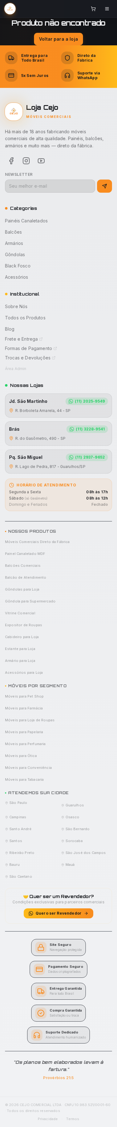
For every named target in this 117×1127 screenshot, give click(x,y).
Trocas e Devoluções (28, 357)
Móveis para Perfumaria (25, 744)
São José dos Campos (86, 852)
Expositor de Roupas (23, 625)
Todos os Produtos (25, 317)
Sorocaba (74, 841)
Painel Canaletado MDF (25, 553)
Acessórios (16, 277)
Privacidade (48, 1119)
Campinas (17, 817)
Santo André (20, 829)
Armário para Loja (20, 660)
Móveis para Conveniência (28, 767)
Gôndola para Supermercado (30, 601)
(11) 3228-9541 (90, 429)
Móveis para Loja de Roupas (30, 720)
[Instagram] (26, 161)
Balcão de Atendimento (25, 577)
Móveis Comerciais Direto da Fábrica (37, 542)
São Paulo (18, 802)
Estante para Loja (20, 649)
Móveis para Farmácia (24, 708)
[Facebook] (11, 161)
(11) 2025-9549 (90, 401)
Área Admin (16, 368)
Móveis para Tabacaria (24, 779)
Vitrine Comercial (20, 613)
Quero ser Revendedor (58, 913)
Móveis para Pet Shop (24, 696)
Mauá (70, 864)
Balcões (13, 232)
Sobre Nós (16, 306)
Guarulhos (75, 805)
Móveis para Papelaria (24, 732)
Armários (14, 243)
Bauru (14, 864)
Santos (15, 841)
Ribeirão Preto (21, 852)
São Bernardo (78, 829)
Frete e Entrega (21, 339)
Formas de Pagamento (28, 348)
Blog (10, 329)
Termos (72, 1119)
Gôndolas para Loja (22, 589)
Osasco (73, 817)
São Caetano (20, 876)
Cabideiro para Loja (22, 637)
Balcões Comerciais (23, 565)
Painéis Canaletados (26, 220)
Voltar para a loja (58, 39)
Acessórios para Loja (24, 672)
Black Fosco (18, 265)
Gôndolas (15, 254)
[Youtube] (41, 161)
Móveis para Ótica (21, 756)
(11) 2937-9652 (90, 457)
